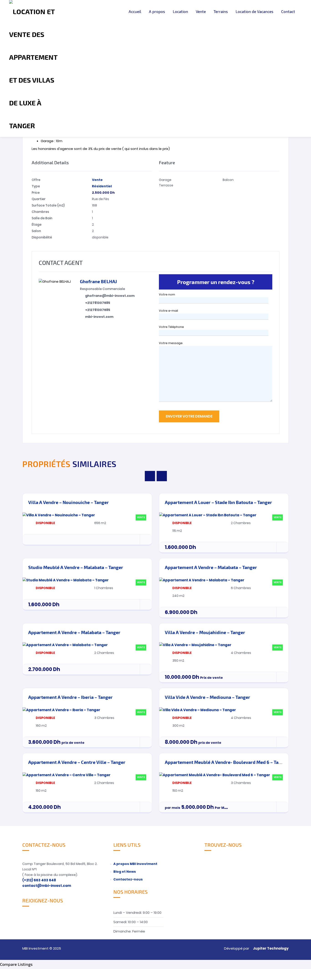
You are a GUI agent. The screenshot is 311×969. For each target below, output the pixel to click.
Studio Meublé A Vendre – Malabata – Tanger (75, 567)
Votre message (171, 343)
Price (36, 192)
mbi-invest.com (99, 316)
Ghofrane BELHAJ (98, 281)
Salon (36, 231)
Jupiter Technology (271, 948)
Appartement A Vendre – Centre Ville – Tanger (76, 762)
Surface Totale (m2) (48, 205)
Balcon (228, 180)
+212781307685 (97, 302)
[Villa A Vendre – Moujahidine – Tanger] (195, 645)
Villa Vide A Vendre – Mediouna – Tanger (207, 697)
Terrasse (166, 185)
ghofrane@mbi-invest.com (110, 295)
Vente (201, 11)
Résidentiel (102, 186)
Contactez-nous (128, 879)
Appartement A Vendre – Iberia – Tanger (70, 697)
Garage (165, 180)
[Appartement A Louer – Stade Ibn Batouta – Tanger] (207, 514)
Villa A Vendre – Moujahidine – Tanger (205, 632)
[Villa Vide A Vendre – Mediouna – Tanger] (197, 709)
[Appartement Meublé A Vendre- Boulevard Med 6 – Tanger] (214, 774)
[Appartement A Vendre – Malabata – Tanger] (201, 579)
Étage (36, 224)
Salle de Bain (42, 218)
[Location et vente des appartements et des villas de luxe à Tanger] (33, 68)
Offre (36, 180)
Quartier (39, 199)
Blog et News (124, 871)
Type (36, 186)
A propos (157, 11)
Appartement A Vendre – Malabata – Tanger (211, 567)
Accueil (135, 11)
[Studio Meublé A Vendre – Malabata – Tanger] (66, 579)
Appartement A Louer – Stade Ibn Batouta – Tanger (218, 502)
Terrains (221, 11)
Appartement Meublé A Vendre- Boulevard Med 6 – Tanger (226, 762)
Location (180, 11)
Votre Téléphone (171, 327)
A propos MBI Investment (135, 864)
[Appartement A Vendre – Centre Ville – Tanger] (66, 774)
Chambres (40, 211)
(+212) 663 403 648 (39, 880)
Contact (288, 11)
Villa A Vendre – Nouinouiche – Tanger (68, 502)
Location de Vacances (254, 11)
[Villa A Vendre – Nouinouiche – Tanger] (59, 514)
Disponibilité (42, 237)
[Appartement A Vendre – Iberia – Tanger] (61, 709)
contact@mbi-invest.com (46, 885)
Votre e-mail (168, 310)
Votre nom (167, 294)
